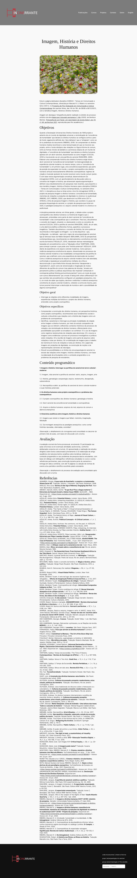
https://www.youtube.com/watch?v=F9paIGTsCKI (59, 543)
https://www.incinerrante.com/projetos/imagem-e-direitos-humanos (66, 814)
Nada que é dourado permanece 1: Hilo (66, 117)
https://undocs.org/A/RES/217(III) (72, 649)
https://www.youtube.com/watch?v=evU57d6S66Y (70, 754)
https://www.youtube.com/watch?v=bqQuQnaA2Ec (71, 494)
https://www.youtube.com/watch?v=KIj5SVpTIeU (59, 769)
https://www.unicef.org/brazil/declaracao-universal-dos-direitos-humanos (68, 776)
